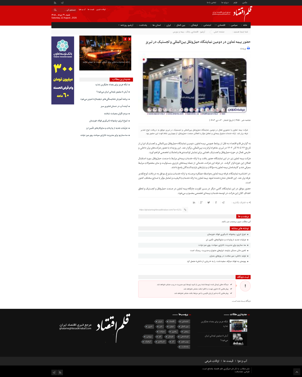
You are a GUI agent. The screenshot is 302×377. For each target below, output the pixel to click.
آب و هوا (82, 9)
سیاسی (234, 25)
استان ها (157, 25)
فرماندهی (184, 336)
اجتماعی (207, 25)
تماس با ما (211, 2)
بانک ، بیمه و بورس (181, 31)
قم (160, 336)
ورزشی (149, 336)
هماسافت (239, 371)
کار (173, 341)
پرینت (243, 48)
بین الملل (180, 25)
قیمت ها (91, 9)
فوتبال (170, 336)
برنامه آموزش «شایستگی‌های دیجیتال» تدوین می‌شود (104, 99)
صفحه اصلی (219, 31)
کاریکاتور (161, 341)
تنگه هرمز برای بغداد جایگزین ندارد (111, 85)
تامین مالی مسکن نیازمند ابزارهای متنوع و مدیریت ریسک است (218, 250)
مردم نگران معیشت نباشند (116, 114)
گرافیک (148, 341)
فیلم (235, 2)
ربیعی (186, 331)
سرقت (161, 331)
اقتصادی (221, 25)
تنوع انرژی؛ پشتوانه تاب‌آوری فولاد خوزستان (227, 234)
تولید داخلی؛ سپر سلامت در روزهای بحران (228, 256)
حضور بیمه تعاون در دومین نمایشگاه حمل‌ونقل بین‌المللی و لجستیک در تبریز (198, 42)
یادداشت (143, 25)
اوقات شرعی (101, 9)
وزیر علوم (184, 341)
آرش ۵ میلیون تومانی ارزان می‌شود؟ (112, 92)
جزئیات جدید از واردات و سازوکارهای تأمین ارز (226, 239)
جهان (172, 326)
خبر (161, 326)
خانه (245, 25)
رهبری (174, 331)
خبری (150, 326)
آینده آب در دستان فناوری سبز (114, 106)
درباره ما (224, 2)
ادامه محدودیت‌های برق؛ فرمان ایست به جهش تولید (106, 62)
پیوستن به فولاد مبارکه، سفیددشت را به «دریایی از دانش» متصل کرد (217, 261)
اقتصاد (171, 321)
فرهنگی (194, 25)
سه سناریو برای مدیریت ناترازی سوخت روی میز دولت (222, 245)
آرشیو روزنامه (126, 25)
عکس (244, 2)
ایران (168, 25)
